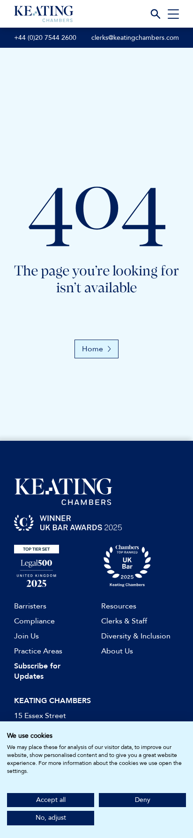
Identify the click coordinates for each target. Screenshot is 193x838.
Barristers (30, 606)
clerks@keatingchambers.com (135, 37)
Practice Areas (38, 651)
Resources (118, 606)
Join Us (26, 636)
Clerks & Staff (124, 621)
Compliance (34, 621)
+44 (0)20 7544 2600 (45, 37)
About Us (117, 651)
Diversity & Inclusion (136, 636)
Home (92, 349)
